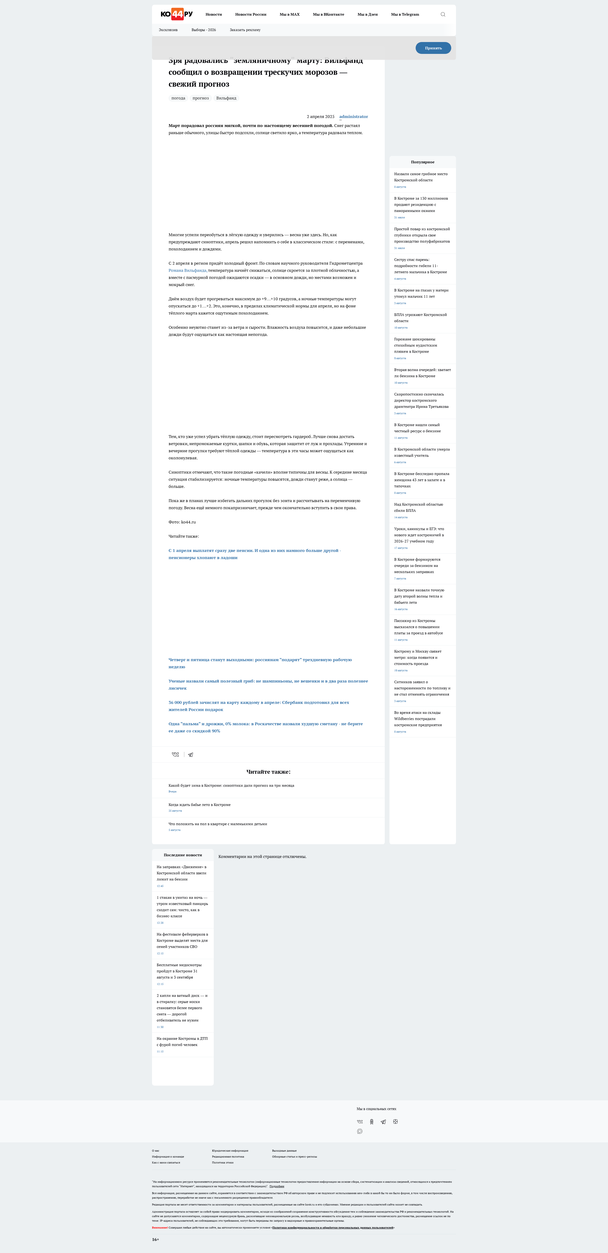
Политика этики (222, 1162)
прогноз (201, 98)
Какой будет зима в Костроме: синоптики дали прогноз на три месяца (231, 788)
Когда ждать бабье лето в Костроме (200, 807)
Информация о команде (168, 1156)
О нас (155, 1150)
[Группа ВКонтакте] (360, 1121)
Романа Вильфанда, (188, 270)
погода (178, 98)
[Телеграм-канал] (384, 1121)
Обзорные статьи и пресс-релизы (294, 1156)
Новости (214, 14)
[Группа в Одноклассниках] (372, 1121)
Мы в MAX (290, 14)
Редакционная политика (228, 1156)
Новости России (250, 14)
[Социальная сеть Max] (360, 1131)
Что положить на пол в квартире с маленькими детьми (218, 826)
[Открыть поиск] (443, 14)
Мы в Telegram (405, 14)
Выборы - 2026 (204, 30)
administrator (353, 116)
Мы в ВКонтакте (328, 14)
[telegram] (192, 754)
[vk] (176, 754)
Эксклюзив (168, 30)
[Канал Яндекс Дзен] (395, 1121)
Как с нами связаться (166, 1162)
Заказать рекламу (245, 30)
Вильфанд (226, 98)
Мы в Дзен (368, 14)
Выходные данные (284, 1150)
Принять (433, 48)
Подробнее (277, 1186)
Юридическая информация (230, 1150)
